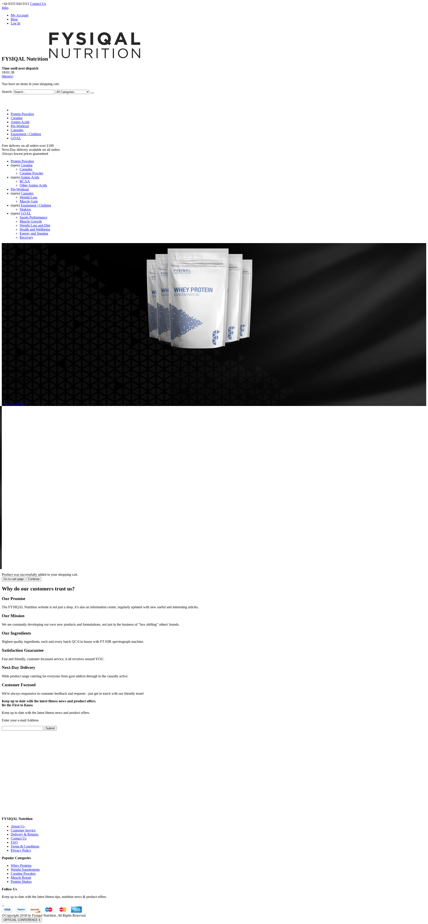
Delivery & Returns (24, 834)
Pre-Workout (20, 126)
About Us (18, 826)
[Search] (92, 93)
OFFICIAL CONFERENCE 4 (22, 920)
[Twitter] (3, 904)
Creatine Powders (23, 873)
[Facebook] (2, 904)
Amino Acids (20, 122)
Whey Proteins (21, 865)
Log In (15, 23)
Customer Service (23, 830)
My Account (19, 15)
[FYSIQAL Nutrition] (95, 59)
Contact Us (38, 4)
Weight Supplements (25, 869)
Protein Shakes (21, 881)
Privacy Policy (21, 850)
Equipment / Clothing (26, 134)
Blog (14, 19)
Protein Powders (22, 114)
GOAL (16, 138)
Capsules (17, 130)
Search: (7, 92)
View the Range (13, 404)
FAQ (14, 842)
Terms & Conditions (25, 846)
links (5, 8)
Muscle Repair (21, 877)
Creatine (17, 118)
